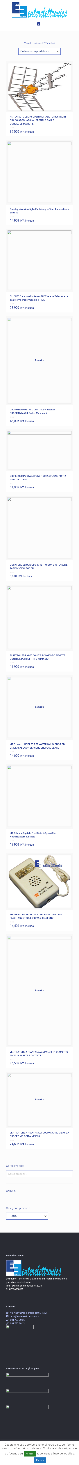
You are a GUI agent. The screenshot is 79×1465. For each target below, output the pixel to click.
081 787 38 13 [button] (17, 1323)
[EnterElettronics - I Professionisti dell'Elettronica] (39, 10)
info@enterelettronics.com (25, 1316)
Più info (40, 1460)
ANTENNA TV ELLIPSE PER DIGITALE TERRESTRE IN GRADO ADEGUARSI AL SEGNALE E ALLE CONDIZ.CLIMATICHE (38, 120)
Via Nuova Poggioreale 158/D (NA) (28, 1312)
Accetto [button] (29, 1454)
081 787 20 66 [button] (17, 1319)
